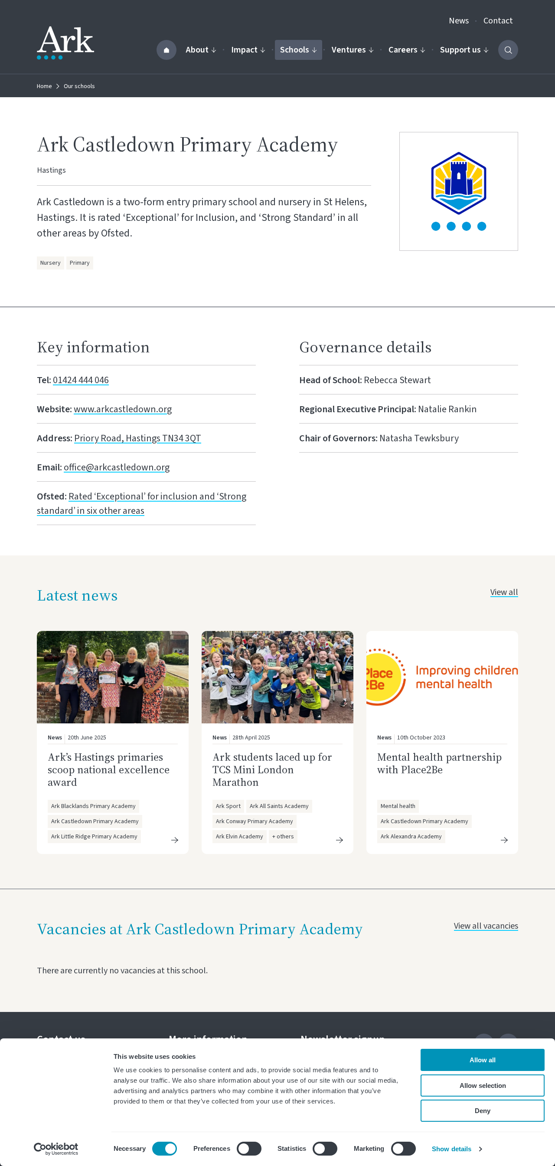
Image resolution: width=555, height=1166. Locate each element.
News (459, 21)
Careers (403, 50)
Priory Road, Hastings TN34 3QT (137, 438)
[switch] (249, 1149)
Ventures (349, 50)
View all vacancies (486, 926)
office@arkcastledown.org (117, 467)
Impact (244, 50)
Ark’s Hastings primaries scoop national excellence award (109, 769)
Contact (498, 21)
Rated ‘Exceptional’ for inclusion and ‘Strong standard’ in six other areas (141, 503)
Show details (451, 1149)
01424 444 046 (81, 380)
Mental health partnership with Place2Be (439, 763)
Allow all (483, 1060)
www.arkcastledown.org (123, 409)
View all (504, 592)
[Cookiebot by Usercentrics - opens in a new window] (56, 1149)
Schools (294, 50)
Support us (460, 50)
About (197, 50)
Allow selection (483, 1085)
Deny (482, 1110)
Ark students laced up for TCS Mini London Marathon (272, 769)
